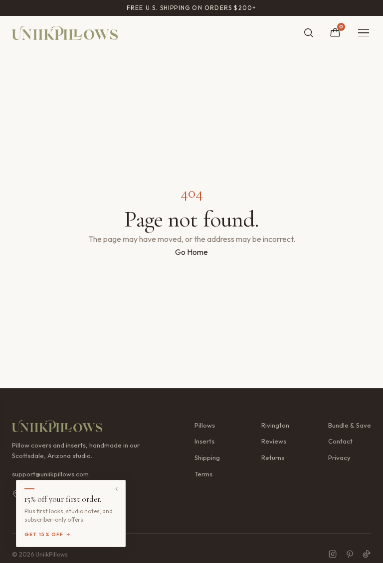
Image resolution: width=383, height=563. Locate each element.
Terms (203, 474)
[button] (71, 513)
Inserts (204, 441)
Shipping (207, 457)
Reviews (273, 441)
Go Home (191, 252)
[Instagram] (332, 554)
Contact (340, 441)
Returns (272, 457)
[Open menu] (363, 33)
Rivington (275, 425)
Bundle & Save (349, 425)
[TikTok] (366, 554)
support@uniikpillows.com (50, 474)
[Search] (308, 32)
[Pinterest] (349, 554)
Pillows (204, 425)
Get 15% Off (44, 534)
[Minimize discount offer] (116, 488)
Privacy (339, 457)
